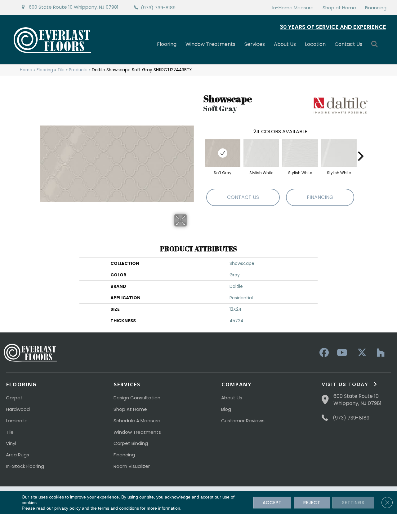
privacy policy (67, 508)
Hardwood (18, 409)
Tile (61, 70)
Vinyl (11, 443)
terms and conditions (118, 508)
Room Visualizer (132, 466)
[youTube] (342, 353)
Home (26, 70)
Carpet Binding (131, 443)
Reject (311, 502)
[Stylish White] (261, 153)
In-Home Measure (293, 7)
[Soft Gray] (222, 153)
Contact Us (348, 44)
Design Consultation (137, 397)
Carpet (14, 397)
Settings (353, 502)
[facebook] (323, 353)
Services (254, 44)
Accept (272, 502)
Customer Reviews (243, 420)
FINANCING (320, 197)
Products (78, 70)
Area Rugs (17, 454)
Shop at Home (339, 7)
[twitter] (360, 353)
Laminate (17, 420)
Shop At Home (130, 409)
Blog (226, 409)
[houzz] (379, 353)
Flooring (166, 44)
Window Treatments (210, 44)
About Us (285, 44)
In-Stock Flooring (25, 466)
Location (315, 44)
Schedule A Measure (137, 420)
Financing (375, 7)
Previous (200, 147)
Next (360, 147)
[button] (376, 44)
